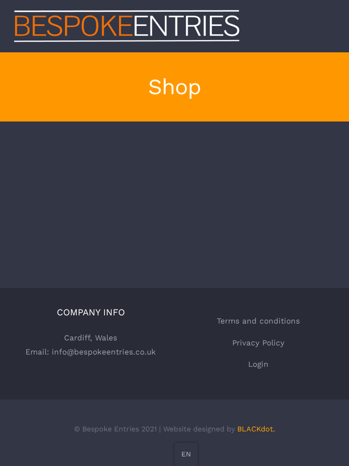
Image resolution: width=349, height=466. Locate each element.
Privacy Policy (258, 342)
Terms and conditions (258, 320)
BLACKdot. (256, 429)
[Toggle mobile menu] (331, 29)
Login (258, 364)
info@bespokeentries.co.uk (104, 351)
